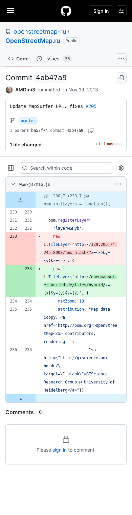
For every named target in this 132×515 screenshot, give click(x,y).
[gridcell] (66, 200)
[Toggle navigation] (10, 10)
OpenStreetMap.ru (32, 40)
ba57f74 (39, 130)
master (28, 120)
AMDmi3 (25, 89)
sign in (59, 450)
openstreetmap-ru (40, 31)
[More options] (118, 184)
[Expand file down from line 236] (21, 398)
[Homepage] (66, 10)
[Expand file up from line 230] (21, 200)
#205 (91, 106)
